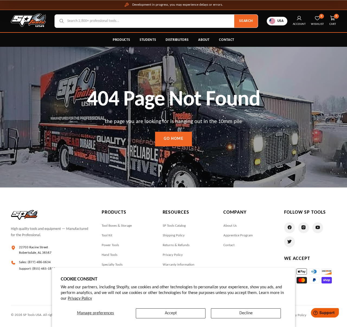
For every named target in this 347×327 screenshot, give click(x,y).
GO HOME (174, 139)
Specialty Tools (112, 264)
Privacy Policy (80, 298)
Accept (171, 313)
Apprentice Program (238, 235)
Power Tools (110, 245)
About (203, 40)
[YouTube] (317, 227)
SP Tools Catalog (174, 225)
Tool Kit (107, 235)
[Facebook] (289, 227)
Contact (226, 40)
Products (121, 40)
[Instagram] (303, 227)
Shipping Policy (174, 235)
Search (246, 21)
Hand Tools (109, 255)
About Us (230, 225)
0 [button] (336, 16)
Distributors (177, 40)
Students (148, 40)
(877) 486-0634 (39, 262)
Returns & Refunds (176, 245)
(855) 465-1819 (43, 268)
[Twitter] (289, 241)
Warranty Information (178, 264)
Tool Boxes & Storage (117, 225)
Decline (246, 313)
